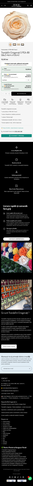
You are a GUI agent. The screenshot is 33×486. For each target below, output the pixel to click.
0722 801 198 (14, 1)
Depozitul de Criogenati (12, 469)
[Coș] (31, 5)
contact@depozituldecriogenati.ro (9, 390)
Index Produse (6, 433)
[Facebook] (10, 477)
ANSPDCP (5, 435)
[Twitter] (20, 477)
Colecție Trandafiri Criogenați (9, 346)
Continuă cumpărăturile (16, 239)
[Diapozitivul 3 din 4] (18, 44)
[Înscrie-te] (29, 368)
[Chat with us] (30, 478)
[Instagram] (12, 477)
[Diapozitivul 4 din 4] (22, 44)
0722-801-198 (18, 131)
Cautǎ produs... (7, 421)
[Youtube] (15, 477)
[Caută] (5, 5)
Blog (4, 431)
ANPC (4, 436)
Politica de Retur (7, 430)
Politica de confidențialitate (9, 428)
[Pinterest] (23, 477)
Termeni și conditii (7, 426)
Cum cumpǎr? (6, 423)
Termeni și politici (16, 473)
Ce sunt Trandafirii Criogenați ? (15, 312)
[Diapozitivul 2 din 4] (14, 44)
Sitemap (5, 442)
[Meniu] (2, 5)
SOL (4, 440)
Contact (5, 443)
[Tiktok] (18, 477)
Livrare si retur (6, 425)
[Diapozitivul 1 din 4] (10, 44)
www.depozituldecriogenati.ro (10, 388)
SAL (4, 438)
